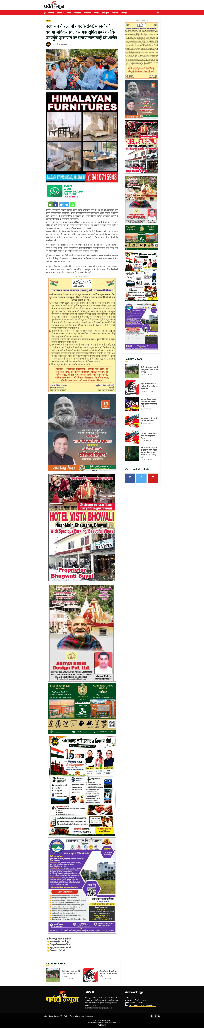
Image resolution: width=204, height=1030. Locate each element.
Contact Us (58, 1016)
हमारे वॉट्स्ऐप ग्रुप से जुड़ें (59, 941)
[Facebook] (55, 204)
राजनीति (96, 13)
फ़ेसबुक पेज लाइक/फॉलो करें (61, 944)
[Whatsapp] (72, 204)
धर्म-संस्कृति (124, 13)
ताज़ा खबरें (51, 13)
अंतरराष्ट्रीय (77, 13)
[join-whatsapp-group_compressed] (65, 191)
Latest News (48, 1016)
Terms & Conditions (77, 1016)
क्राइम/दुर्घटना (105, 13)
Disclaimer (89, 1016)
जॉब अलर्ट (115, 13)
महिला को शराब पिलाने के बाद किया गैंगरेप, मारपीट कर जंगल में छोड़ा (90, 975)
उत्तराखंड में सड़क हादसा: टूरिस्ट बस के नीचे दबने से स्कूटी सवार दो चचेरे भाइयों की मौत (132, 404)
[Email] (50, 204)
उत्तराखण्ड (59, 13)
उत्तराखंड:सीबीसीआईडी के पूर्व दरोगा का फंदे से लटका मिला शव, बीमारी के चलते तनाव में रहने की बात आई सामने (132, 453)
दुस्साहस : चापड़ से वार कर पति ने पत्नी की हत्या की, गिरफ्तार (132, 437)
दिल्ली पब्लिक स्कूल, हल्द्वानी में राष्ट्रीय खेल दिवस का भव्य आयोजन (53, 975)
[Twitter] (61, 204)
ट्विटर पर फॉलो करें (57, 950)
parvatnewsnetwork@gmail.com (98, 1008)
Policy (66, 1016)
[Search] (158, 13)
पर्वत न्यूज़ (54, 44)
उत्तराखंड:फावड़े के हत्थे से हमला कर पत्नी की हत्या (132, 420)
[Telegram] (66, 204)
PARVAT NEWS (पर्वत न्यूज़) (104, 1020)
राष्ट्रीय (69, 13)
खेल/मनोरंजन (87, 13)
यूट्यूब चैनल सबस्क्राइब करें (60, 947)
